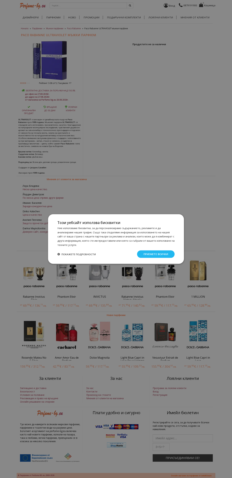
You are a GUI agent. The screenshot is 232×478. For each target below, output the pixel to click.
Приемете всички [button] (156, 254)
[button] (76, 254)
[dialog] (116, 239)
